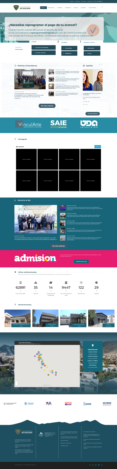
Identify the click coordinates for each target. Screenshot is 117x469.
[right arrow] (102, 64)
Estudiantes (77, 1)
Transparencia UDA (64, 445)
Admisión (43, 7)
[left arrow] (99, 64)
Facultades (59, 7)
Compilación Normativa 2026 (89, 431)
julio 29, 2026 (71, 221)
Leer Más (91, 101)
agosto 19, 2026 (71, 205)
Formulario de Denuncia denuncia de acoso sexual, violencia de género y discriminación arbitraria (69, 433)
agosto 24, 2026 (60, 77)
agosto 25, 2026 (19, 91)
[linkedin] (95, 1)
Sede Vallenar (89, 1)
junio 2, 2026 (91, 104)
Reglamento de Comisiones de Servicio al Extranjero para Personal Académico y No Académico (91, 435)
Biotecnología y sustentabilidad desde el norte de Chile (98, 94)
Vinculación (83, 7)
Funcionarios (83, 1)
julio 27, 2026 (71, 228)
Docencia (76, 7)
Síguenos (98, 146)
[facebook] (93, 1)
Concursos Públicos (64, 440)
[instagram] (102, 1)
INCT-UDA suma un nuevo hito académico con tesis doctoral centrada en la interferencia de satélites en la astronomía (66, 94)
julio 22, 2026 (71, 236)
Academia (72, 1)
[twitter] (98, 1)
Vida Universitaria (92, 7)
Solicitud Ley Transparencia (66, 443)
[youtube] (100, 1)
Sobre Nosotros (51, 7)
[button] (2, 28)
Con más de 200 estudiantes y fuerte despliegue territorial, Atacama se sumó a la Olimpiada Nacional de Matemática (67, 80)
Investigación (68, 7)
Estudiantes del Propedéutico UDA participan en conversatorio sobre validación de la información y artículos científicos (67, 72)
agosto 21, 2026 (19, 236)
